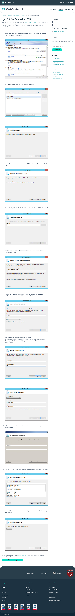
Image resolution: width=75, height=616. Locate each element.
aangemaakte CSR (22, 555)
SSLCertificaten (52, 9)
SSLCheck (55, 76)
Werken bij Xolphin (53, 589)
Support (61, 9)
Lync (23, 15)
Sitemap (4, 592)
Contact (67, 9)
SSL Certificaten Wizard (59, 25)
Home (3, 15)
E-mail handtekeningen (58, 61)
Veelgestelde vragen (57, 78)
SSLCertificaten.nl (29, 589)
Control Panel (5, 595)
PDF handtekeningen (57, 63)
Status (3, 600)
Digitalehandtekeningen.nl (32, 592)
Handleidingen (16, 15)
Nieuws (3, 587)
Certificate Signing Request (30, 22)
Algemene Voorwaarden (54, 600)
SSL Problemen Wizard (59, 22)
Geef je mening (52, 595)
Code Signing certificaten (58, 64)
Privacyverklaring (53, 597)
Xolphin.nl (28, 587)
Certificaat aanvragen (12, 560)
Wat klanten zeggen (53, 592)
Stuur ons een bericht (59, 31)
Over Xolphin (52, 587)
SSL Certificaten (56, 58)
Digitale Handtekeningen (58, 74)
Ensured (27, 595)
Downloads (55, 80)
